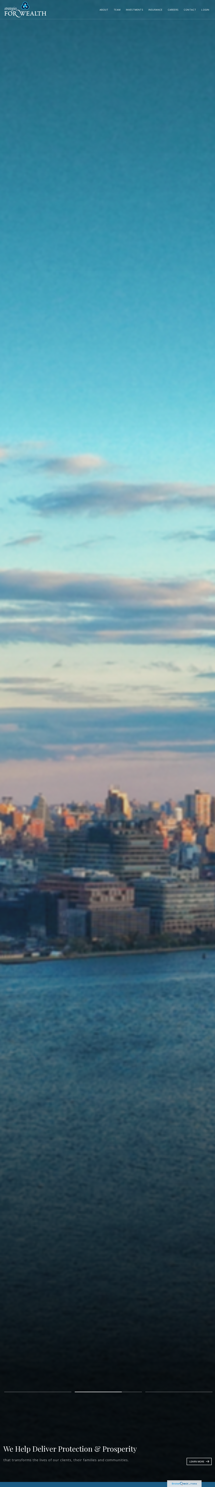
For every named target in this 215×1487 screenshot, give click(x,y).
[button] (104, 9)
